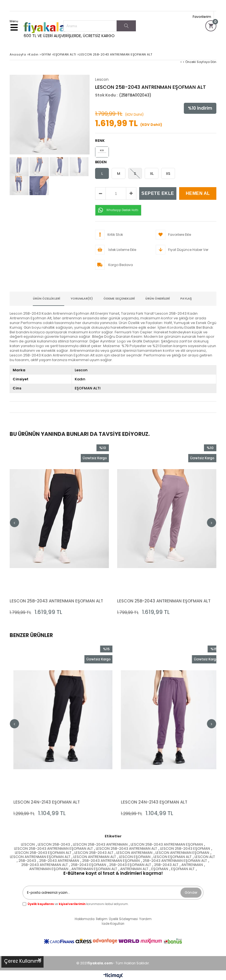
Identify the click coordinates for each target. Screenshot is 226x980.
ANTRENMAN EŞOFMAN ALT (94, 869)
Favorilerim (202, 16)
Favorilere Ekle (59, 530)
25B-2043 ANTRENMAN (59, 861)
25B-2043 (27, 861)
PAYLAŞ (186, 298)
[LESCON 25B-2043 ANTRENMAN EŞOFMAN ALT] (59, 518)
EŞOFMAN (159, 869)
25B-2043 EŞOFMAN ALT (130, 865)
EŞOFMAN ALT (183, 869)
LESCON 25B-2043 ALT (93, 853)
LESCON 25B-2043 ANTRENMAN (100, 845)
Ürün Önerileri (157, 298)
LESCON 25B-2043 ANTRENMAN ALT (126, 849)
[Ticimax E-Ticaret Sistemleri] (113, 976)
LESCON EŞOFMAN (134, 857)
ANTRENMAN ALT (134, 869)
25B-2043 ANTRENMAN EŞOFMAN (111, 861)
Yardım (145, 919)
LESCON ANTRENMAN (134, 853)
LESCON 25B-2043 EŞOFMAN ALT (43, 853)
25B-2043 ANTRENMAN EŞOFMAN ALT (175, 861)
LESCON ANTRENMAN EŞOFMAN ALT (40, 857)
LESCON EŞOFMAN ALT (173, 857)
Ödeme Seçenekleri (119, 298)
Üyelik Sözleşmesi (123, 919)
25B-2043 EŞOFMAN (88, 865)
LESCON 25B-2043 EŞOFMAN (185, 849)
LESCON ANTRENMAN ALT (94, 857)
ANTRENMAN (192, 865)
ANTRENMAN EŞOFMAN (48, 869)
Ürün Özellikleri (46, 298)
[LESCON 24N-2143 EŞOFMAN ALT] (59, 720)
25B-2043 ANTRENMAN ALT (44, 865)
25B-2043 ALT (166, 865)
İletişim (101, 919)
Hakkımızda (85, 919)
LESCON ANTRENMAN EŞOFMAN (182, 853)
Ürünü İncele (84, 530)
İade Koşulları (113, 923)
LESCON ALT (205, 857)
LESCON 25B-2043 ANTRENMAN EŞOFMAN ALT (56, 601)
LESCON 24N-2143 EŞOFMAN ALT (43, 802)
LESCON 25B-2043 (54, 845)
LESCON (28, 845)
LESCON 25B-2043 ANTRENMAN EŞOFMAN (167, 845)
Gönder (191, 892)
